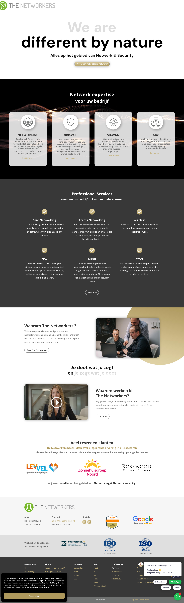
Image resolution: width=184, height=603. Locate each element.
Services (115, 575)
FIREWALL (70, 135)
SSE (75, 578)
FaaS (96, 578)
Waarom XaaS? (100, 586)
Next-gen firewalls (53, 571)
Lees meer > (71, 158)
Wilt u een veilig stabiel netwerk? (92, 63)
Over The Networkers (37, 350)
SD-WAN (113, 135)
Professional (117, 571)
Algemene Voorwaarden (140, 600)
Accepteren (34, 596)
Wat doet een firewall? (55, 568)
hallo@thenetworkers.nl (63, 520)
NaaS (96, 568)
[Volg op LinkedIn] (89, 522)
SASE (76, 571)
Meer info (92, 292)
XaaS (155, 135)
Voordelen (78, 568)
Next (160, 468)
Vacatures (102, 416)
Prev (23, 468)
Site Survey (116, 578)
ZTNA (76, 575)
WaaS (96, 571)
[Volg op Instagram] (84, 522)
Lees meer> (28, 158)
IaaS (95, 575)
